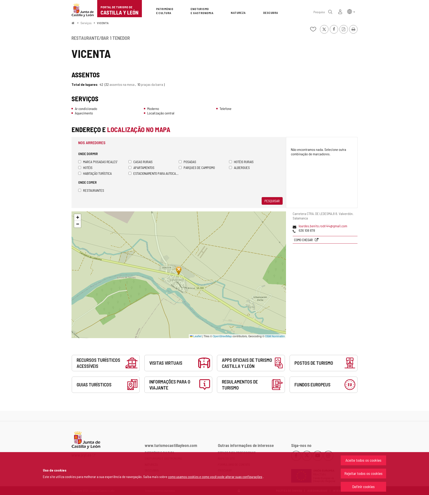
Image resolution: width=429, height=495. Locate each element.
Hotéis (88, 167)
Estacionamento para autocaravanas (156, 173)
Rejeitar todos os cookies (363, 473)
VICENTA (103, 23)
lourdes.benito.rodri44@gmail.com (323, 226)
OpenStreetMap (222, 336)
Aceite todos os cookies (363, 460)
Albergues (242, 167)
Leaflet (197, 336)
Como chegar (303, 240)
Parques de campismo (199, 167)
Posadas (190, 162)
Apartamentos (143, 167)
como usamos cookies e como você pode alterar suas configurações (215, 476)
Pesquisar (272, 201)
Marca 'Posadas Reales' (100, 162)
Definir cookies (363, 486)
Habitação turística (97, 173)
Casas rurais (143, 162)
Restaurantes (93, 190)
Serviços (86, 23)
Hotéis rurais (244, 162)
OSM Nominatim (275, 336)
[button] (351, 11)
